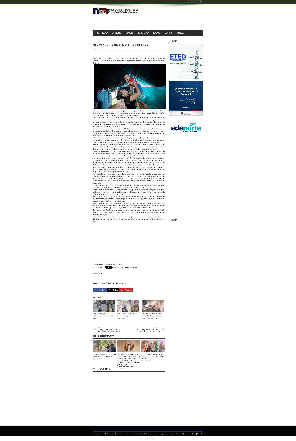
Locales (105, 32)
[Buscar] (201, 1)
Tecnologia (180, 32)
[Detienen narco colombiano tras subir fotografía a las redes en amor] (128, 306)
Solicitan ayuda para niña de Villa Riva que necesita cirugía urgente (152, 356)
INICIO (96, 32)
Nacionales (157, 32)
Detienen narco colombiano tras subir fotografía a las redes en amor (127, 316)
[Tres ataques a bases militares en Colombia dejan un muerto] (104, 306)
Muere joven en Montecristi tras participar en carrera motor (148, 329)
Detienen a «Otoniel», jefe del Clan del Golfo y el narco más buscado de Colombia (152, 316)
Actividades (116, 32)
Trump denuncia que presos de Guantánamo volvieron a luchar (108, 329)
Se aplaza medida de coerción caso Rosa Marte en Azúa (104, 355)
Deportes (168, 32)
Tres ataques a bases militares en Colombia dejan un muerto (103, 316)
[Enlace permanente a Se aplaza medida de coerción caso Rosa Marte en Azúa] (104, 351)
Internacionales (142, 32)
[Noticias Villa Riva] (116, 13)
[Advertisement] (161, 22)
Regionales (128, 32)
